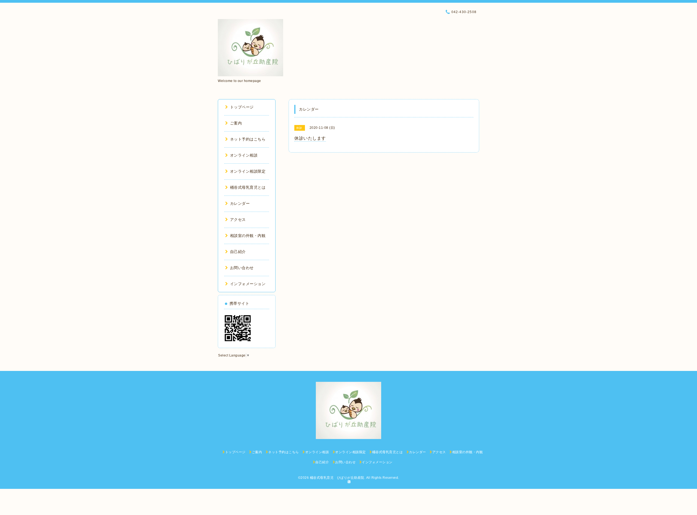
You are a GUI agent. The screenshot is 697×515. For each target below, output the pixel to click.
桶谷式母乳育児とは (247, 187)
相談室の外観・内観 (247, 235)
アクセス (238, 219)
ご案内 (236, 123)
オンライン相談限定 (247, 171)
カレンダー (240, 203)
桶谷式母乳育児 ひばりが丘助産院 (337, 478)
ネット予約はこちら (247, 139)
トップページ (242, 107)
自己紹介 (238, 251)
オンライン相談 (244, 155)
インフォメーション (247, 284)
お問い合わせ (242, 268)
